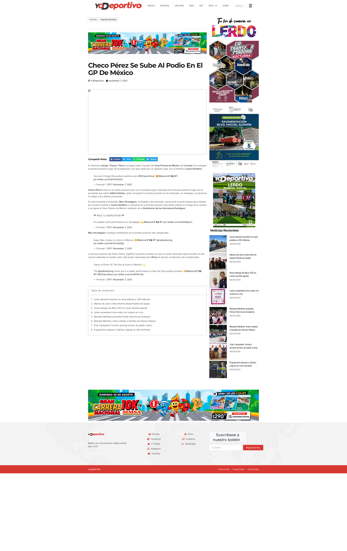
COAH (226, 5)
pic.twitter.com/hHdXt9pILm (178, 218)
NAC (191, 5)
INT (201, 5)
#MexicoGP (164, 174)
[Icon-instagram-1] (98, 453)
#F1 (176, 174)
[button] (91, 43)
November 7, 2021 (122, 182)
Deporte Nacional (109, 19)
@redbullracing (164, 234)
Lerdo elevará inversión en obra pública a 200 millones (122, 291)
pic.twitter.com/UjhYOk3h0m (108, 177)
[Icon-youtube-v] (103, 453)
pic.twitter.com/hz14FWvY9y (129, 266)
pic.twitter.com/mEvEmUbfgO (109, 237)
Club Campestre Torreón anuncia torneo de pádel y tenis (123, 317)
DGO (211, 5)
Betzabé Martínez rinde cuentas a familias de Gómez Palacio (125, 313)
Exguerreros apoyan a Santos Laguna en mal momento (122, 322)
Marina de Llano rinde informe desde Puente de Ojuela (122, 296)
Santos (164, 5)
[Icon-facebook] (89, 453)
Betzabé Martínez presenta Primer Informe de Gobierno (122, 309)
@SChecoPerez (146, 174)
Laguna (179, 5)
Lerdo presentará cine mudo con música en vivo (118, 304)
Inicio (151, 5)
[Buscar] (250, 5)
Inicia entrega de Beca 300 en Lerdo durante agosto (120, 300)
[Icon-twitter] (94, 453)
